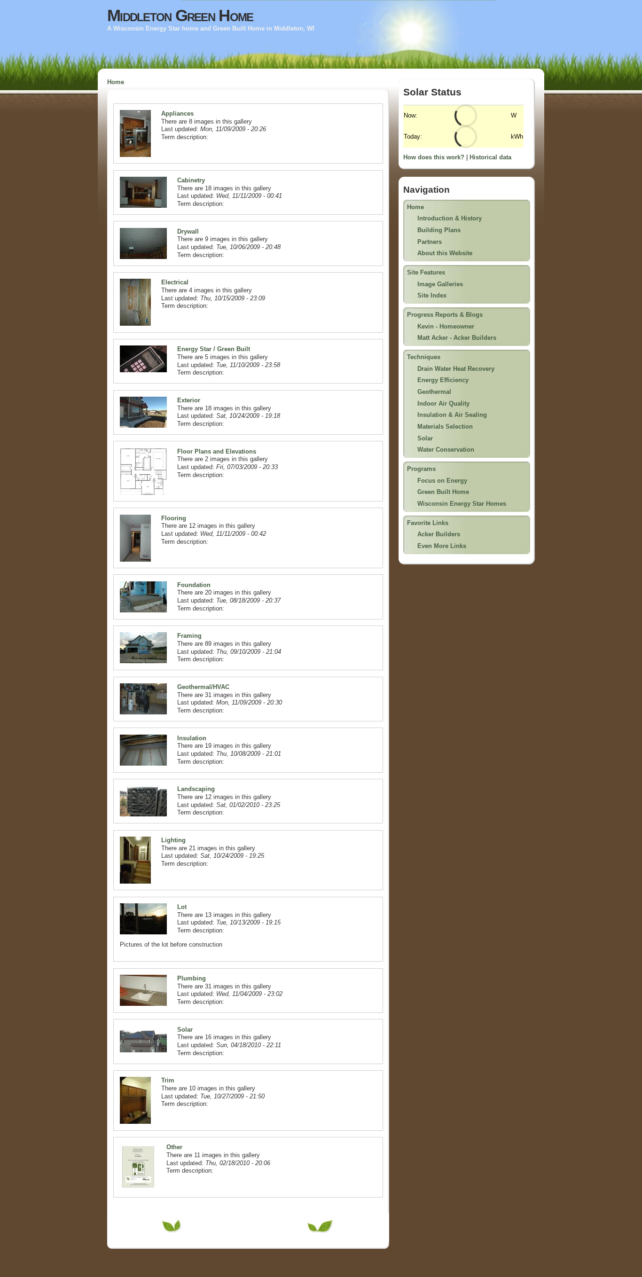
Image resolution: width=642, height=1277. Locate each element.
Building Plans (439, 230)
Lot (182, 906)
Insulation (191, 738)
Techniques (423, 356)
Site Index (431, 295)
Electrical (174, 282)
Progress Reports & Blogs (445, 314)
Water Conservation (445, 449)
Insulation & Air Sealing (452, 414)
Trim (167, 1080)
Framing (189, 635)
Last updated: (180, 129)
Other (174, 1147)
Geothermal (434, 391)
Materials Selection (445, 426)
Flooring (173, 518)
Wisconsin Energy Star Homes (461, 503)
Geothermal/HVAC (203, 686)
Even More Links (441, 545)
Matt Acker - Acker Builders (456, 337)
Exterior (188, 400)
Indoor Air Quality (443, 403)
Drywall (188, 231)
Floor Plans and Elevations (216, 451)
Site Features (426, 272)
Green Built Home (443, 491)
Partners (429, 241)
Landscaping (196, 788)
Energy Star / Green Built (213, 349)
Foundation (194, 584)
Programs (421, 468)
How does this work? (433, 157)
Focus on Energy (442, 480)
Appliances (177, 113)
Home (115, 82)
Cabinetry (191, 180)
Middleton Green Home (180, 15)
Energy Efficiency (443, 380)
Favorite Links (427, 522)
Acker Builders (438, 534)
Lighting (173, 840)
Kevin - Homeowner (445, 326)
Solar (185, 1029)
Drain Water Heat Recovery (455, 368)
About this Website (444, 253)
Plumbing (191, 978)
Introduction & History (449, 218)
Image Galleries (440, 284)
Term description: (184, 137)
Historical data (490, 157)
